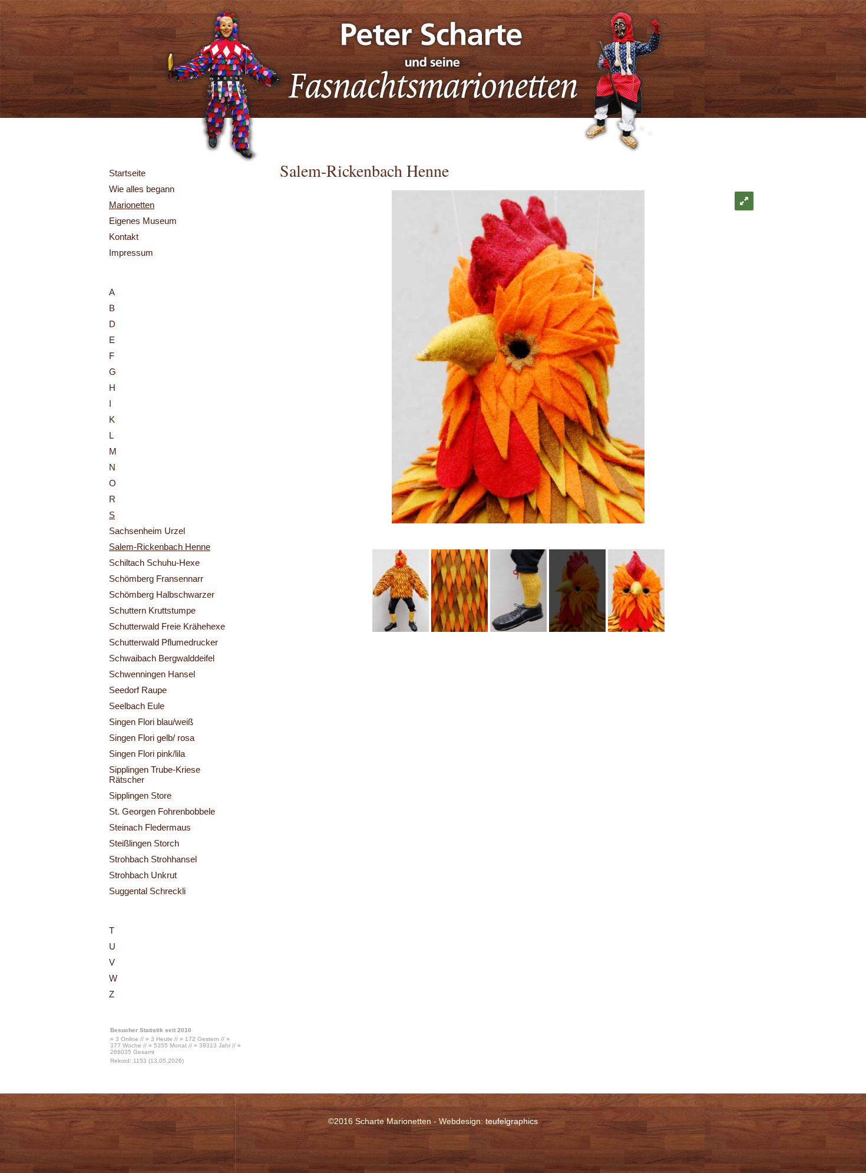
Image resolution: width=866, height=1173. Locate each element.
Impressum (131, 253)
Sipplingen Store (140, 795)
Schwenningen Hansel (152, 674)
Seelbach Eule (136, 706)
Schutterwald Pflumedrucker (163, 642)
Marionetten (131, 205)
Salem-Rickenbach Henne (159, 547)
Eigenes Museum (143, 221)
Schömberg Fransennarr (156, 579)
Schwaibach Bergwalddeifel (161, 658)
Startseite (127, 173)
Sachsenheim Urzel (147, 531)
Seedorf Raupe (138, 690)
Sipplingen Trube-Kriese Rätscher (154, 775)
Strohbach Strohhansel (153, 859)
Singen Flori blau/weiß (151, 722)
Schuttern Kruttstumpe (152, 610)
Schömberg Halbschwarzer (161, 594)
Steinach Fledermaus (150, 827)
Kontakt (123, 237)
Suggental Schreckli (147, 891)
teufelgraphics (511, 1121)
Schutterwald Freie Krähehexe (167, 626)
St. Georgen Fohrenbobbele (162, 811)
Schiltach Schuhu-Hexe (154, 563)
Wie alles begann (141, 189)
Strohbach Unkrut (143, 875)
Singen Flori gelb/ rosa (151, 738)
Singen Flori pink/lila (147, 754)
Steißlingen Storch (144, 843)
